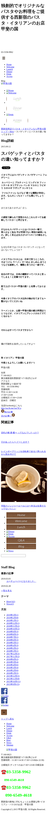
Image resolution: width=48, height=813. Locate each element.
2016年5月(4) (12, 662)
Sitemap (9, 745)
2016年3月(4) (12, 668)
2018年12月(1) (12, 623)
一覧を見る (6, 591)
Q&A (8, 738)
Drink (8, 74)
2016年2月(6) (12, 670)
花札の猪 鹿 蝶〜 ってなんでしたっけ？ (20, 433)
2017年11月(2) (12, 656)
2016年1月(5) (12, 673)
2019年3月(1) (12, 615)
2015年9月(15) (12, 684)
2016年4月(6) (12, 665)
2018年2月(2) (12, 648)
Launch (9, 69)
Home (9, 64)
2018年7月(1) (12, 637)
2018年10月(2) (12, 629)
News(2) (10, 604)
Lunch (9, 728)
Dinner (9, 72)
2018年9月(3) (12, 631)
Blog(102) (10, 601)
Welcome (10, 67)
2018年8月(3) (12, 634)
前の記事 (8, 412)
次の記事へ (6, 416)
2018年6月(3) (12, 640)
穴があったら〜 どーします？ (15, 442)
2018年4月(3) (12, 645)
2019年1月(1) (12, 620)
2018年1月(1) (12, 651)
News (8, 743)
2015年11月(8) (12, 679)
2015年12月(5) (12, 676)
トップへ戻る (7, 719)
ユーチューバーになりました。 (21, 581)
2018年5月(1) (12, 643)
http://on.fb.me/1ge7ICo (11, 408)
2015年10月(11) (13, 681)
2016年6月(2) (12, 659)
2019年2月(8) (12, 618)
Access (9, 76)
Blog (12, 132)
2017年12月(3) (12, 654)
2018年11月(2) (12, 626)
